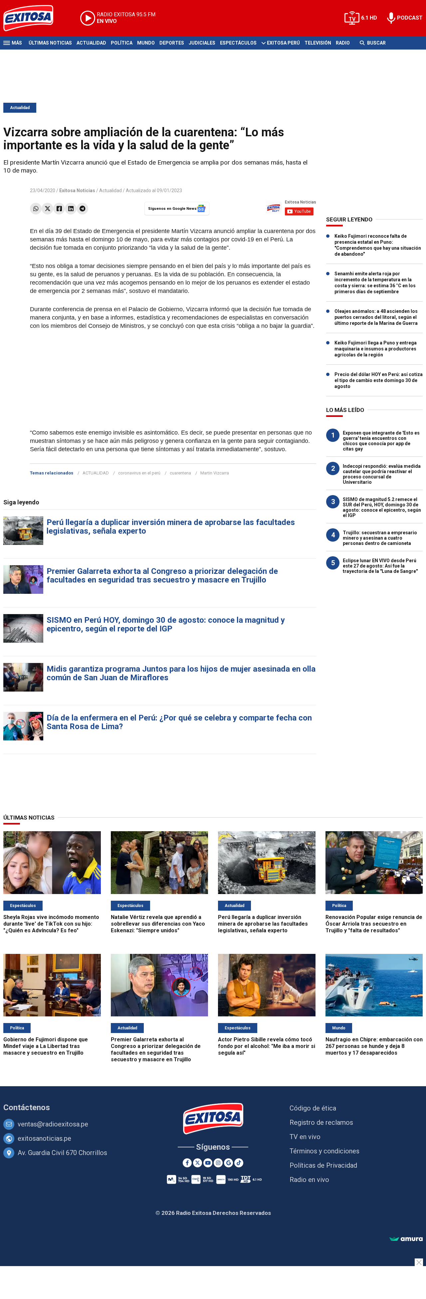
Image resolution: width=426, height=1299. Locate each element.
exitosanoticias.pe (44, 1138)
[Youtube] (207, 1162)
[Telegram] (82, 208)
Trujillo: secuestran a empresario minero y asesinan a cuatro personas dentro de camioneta (380, 538)
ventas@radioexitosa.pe (53, 1124)
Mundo (146, 43)
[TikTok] (238, 1162)
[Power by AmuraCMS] (406, 1239)
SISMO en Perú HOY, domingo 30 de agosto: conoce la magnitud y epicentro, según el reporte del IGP (166, 624)
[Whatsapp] (36, 208)
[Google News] (228, 1162)
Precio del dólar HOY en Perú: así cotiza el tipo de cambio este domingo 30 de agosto (378, 380)
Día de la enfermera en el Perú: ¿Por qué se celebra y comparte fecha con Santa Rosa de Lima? (179, 722)
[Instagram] (218, 1162)
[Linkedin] (71, 208)
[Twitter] (47, 208)
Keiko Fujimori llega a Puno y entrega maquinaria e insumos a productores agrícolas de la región (375, 348)
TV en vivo (305, 1137)
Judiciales (202, 43)
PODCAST (410, 18)
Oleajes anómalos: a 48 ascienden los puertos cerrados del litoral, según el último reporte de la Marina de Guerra (376, 317)
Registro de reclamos (321, 1122)
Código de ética (313, 1108)
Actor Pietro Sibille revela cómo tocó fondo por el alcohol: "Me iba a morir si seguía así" (266, 1046)
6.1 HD (369, 18)
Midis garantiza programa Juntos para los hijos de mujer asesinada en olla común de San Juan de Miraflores (181, 673)
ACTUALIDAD (96, 472)
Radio (343, 43)
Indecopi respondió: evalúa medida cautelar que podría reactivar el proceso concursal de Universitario (382, 474)
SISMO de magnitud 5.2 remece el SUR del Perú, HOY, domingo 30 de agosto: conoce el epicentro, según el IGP (382, 507)
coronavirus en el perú (139, 472)
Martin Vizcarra (214, 472)
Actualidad (91, 43)
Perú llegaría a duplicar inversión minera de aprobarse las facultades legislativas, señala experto (171, 527)
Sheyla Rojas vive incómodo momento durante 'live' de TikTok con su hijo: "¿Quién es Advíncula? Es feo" (51, 924)
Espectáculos (238, 43)
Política (121, 43)
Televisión (318, 43)
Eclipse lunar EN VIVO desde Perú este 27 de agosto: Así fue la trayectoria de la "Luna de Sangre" (380, 566)
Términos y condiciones (324, 1151)
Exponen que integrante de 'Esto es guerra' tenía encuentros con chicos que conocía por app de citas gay (381, 441)
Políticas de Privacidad (323, 1165)
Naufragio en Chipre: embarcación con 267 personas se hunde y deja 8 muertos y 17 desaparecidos (374, 1046)
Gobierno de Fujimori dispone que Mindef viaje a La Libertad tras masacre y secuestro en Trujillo (45, 1046)
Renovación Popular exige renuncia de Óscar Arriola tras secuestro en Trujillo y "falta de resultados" (373, 924)
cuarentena (180, 472)
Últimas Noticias (50, 43)
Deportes (171, 43)
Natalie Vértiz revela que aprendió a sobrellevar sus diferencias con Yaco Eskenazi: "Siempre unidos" (158, 924)
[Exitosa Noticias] (33, 18)
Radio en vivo (309, 1180)
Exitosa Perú (283, 43)
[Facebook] (59, 208)
